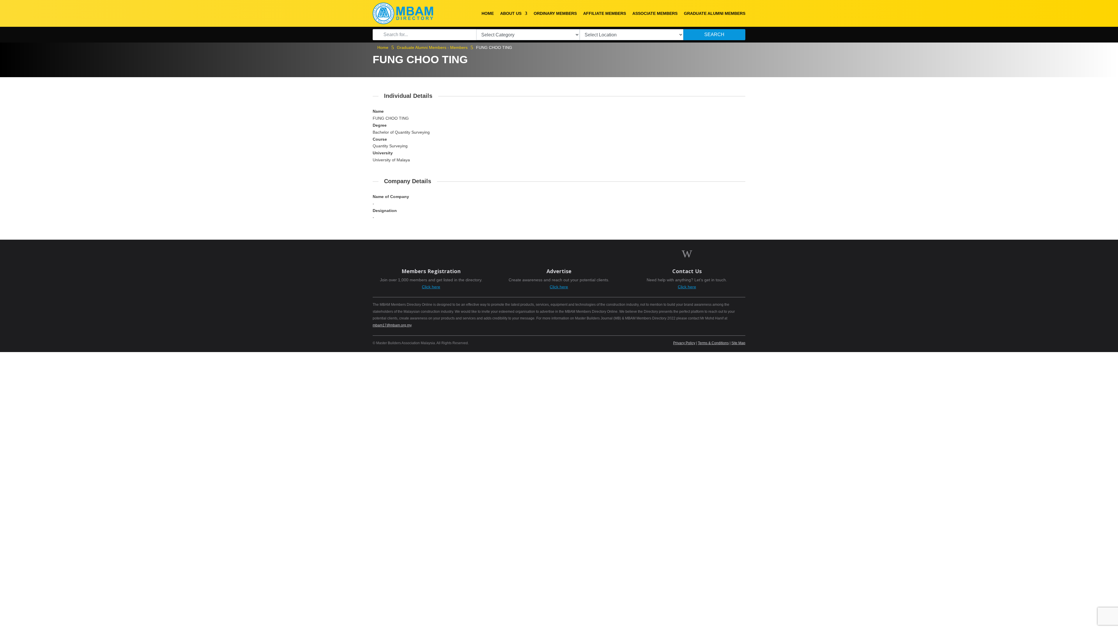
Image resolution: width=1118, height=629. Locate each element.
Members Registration (431, 271)
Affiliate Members (604, 13)
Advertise (559, 271)
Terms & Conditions (713, 343)
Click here (431, 287)
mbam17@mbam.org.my (392, 325)
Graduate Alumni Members (714, 13)
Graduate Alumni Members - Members (432, 47)
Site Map (738, 343)
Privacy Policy (684, 343)
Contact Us (687, 271)
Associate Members (654, 13)
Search (714, 34)
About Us (510, 13)
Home (488, 13)
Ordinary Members (555, 13)
